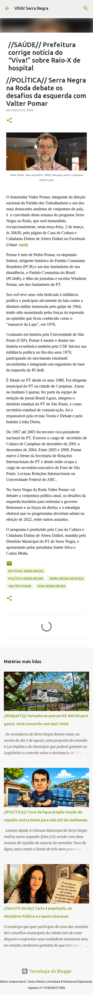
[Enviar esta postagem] (9, 565)
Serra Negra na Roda (66, 578)
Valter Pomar (19, 586)
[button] (9, 120)
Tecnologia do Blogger (50, 971)
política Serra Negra (25, 578)
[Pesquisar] (86, 8)
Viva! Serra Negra (51, 586)
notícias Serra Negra (25, 571)
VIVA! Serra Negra (31, 8)
